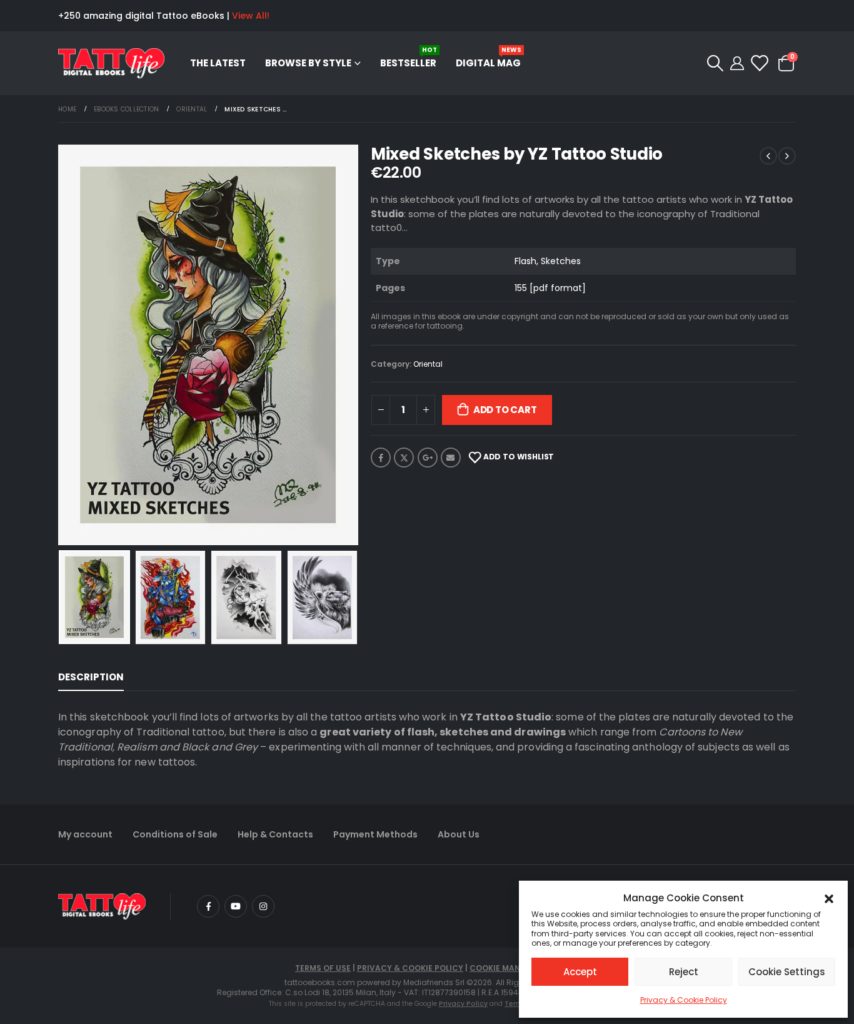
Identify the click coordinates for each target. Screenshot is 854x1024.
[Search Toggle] (715, 63)
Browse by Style (308, 62)
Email (451, 458)
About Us (459, 834)
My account (85, 834)
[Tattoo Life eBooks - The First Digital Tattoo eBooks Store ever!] (111, 63)
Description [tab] (91, 677)
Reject (683, 971)
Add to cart (505, 409)
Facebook (381, 458)
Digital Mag (488, 57)
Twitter (404, 458)
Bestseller (408, 57)
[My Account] (737, 63)
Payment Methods (375, 834)
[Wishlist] (758, 63)
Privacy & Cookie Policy (683, 1000)
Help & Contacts (275, 834)
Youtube (235, 906)
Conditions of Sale (175, 834)
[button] (829, 898)
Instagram (263, 906)
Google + (428, 458)
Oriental (428, 364)
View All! (250, 15)
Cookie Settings (786, 971)
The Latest (218, 62)
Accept (580, 971)
